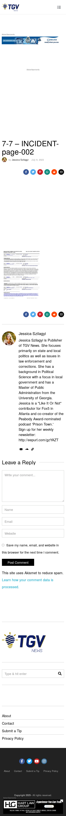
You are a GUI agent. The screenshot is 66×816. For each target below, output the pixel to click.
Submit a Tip (12, 730)
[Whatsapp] (47, 172)
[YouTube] (21, 449)
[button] (60, 673)
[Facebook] (26, 172)
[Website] (32, 449)
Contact (8, 723)
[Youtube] (37, 761)
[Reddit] (54, 172)
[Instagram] (44, 761)
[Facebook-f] (22, 761)
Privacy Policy (13, 738)
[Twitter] (33, 172)
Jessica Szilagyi (20, 159)
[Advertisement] (33, 104)
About (6, 715)
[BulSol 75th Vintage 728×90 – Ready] (33, 39)
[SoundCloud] (26, 449)
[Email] (61, 172)
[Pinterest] (40, 172)
